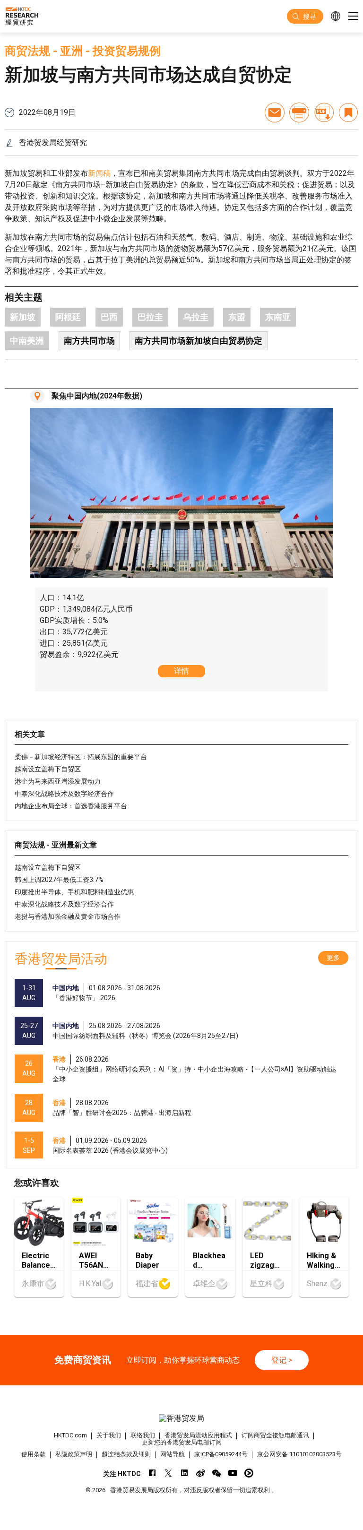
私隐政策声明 (73, 1454)
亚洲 (71, 51)
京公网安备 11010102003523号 (299, 1454)
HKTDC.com (70, 1435)
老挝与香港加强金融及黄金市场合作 (68, 916)
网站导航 (172, 1454)
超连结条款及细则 (126, 1454)
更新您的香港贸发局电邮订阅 (182, 1442)
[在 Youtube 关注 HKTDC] (232, 1473)
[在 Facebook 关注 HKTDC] (152, 1473)
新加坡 (22, 317)
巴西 (109, 317)
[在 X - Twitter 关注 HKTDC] (168, 1473)
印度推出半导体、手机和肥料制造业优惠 (74, 892)
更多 (333, 957)
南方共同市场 (89, 341)
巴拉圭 (150, 317)
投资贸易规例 (127, 51)
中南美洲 (27, 341)
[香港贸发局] (181, 1418)
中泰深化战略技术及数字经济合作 (64, 793)
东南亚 (278, 317)
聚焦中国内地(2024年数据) (97, 395)
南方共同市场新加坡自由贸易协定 (198, 341)
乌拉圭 (195, 317)
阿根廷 (68, 317)
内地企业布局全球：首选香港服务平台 (71, 806)
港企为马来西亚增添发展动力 (58, 781)
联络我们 (142, 1435)
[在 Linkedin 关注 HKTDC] (184, 1473)
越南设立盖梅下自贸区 (48, 769)
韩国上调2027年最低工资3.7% (59, 879)
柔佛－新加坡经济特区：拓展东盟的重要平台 (81, 757)
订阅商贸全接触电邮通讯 (275, 1435)
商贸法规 (27, 51)
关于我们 (108, 1435)
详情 (181, 670)
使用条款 (33, 1454)
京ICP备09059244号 (221, 1454)
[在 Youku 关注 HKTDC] (248, 1473)
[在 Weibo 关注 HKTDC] (200, 1473)
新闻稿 (99, 173)
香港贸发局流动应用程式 (198, 1435)
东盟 (236, 317)
